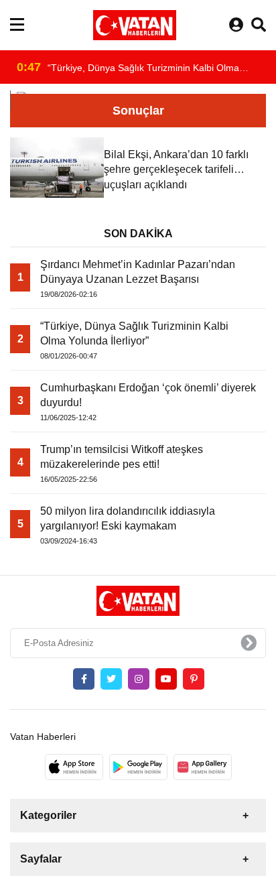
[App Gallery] (203, 766)
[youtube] (166, 679)
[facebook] (83, 679)
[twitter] (111, 679)
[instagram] (138, 679)
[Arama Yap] (258, 25)
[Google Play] (138, 766)
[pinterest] (193, 679)
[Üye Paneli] (236, 25)
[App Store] (74, 766)
